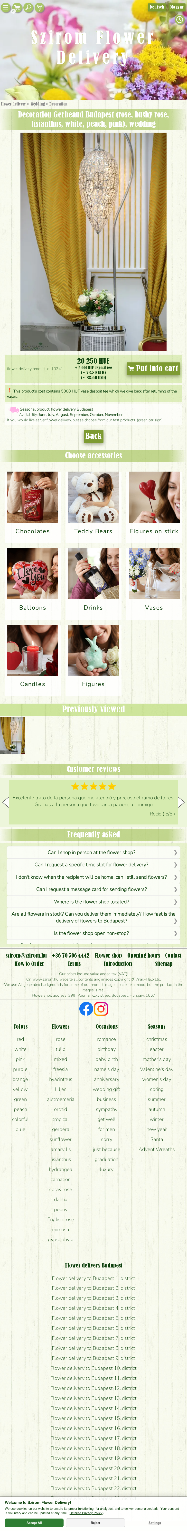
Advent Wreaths (157, 1149)
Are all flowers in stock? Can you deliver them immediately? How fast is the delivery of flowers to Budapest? (93, 917)
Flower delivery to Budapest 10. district (93, 1368)
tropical (61, 1119)
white (20, 1049)
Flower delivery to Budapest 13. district (93, 1398)
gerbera (60, 1129)
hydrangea (60, 1169)
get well (106, 1119)
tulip (60, 1049)
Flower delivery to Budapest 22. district (93, 1488)
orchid (60, 1109)
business (106, 1099)
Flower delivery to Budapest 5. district (93, 1318)
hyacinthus (60, 1079)
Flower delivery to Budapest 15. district (93, 1418)
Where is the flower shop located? (91, 901)
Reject (95, 1523)
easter (157, 1049)
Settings (155, 1523)
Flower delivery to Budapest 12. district (93, 1388)
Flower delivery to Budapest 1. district (93, 1278)
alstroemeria (61, 1099)
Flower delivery (13, 104)
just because (106, 1149)
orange (20, 1079)
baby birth (106, 1059)
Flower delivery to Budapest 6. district (93, 1328)
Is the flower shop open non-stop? (91, 933)
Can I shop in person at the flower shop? (91, 852)
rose (60, 1039)
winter (157, 1119)
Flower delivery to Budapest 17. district (93, 1438)
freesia (60, 1069)
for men (106, 1129)
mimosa (60, 1229)
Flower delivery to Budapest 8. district (93, 1348)
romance (106, 1039)
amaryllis (61, 1149)
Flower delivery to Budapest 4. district (93, 1308)
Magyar (177, 7)
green (20, 1099)
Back (93, 436)
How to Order (29, 964)
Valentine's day (156, 1069)
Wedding (37, 104)
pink (20, 1059)
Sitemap (164, 964)
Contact (173, 956)
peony (60, 1209)
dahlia (60, 1199)
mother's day (157, 1059)
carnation (61, 1179)
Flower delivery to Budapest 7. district (93, 1338)
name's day (106, 1069)
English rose (60, 1219)
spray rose (60, 1189)
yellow (20, 1089)
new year (157, 1129)
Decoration (58, 104)
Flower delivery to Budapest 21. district (93, 1478)
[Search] (28, 7)
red (20, 1039)
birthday (106, 1049)
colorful (20, 1119)
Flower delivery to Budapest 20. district (93, 1468)
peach (20, 1109)
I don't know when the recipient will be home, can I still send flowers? (91, 877)
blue (20, 1129)
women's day (156, 1079)
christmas (156, 1039)
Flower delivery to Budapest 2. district (93, 1288)
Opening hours (143, 956)
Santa (156, 1139)
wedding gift (106, 1089)
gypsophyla (61, 1239)
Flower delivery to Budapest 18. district (93, 1448)
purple (20, 1069)
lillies (60, 1089)
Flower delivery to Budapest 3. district (93, 1298)
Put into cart (156, 369)
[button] (181, 802)
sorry (106, 1139)
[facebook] (86, 1010)
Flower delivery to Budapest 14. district (93, 1408)
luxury (106, 1169)
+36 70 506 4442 (71, 956)
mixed (60, 1059)
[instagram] (101, 1010)
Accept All (34, 1523)
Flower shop (108, 956)
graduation (106, 1159)
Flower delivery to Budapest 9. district (93, 1358)
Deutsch (157, 7)
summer (157, 1099)
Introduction (118, 964)
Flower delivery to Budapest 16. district (93, 1428)
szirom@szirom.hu (26, 956)
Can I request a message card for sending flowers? (91, 889)
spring (157, 1089)
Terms (74, 964)
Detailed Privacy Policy (86, 1513)
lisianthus (60, 1159)
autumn (157, 1109)
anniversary (106, 1079)
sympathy (106, 1109)
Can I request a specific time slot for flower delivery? (91, 864)
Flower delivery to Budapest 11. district (93, 1378)
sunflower (61, 1139)
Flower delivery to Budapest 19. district (93, 1458)
